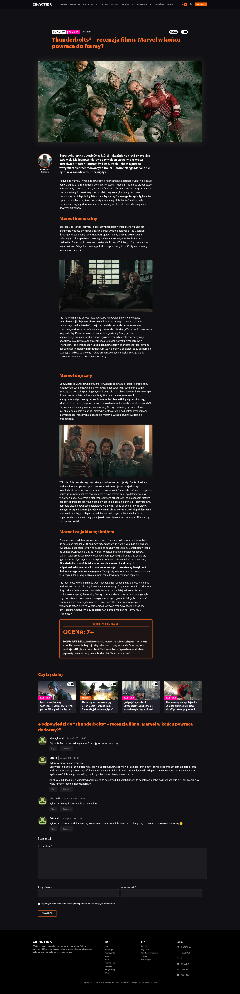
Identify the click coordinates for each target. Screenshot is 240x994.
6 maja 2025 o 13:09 (75, 798)
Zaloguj (201, 4)
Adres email (128, 887)
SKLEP (170, 5)
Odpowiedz (67, 749)
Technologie (128, 5)
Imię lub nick (46, 887)
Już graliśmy (157, 5)
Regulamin (145, 950)
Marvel (173, 32)
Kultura (104, 5)
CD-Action (59, 32)
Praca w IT (145, 956)
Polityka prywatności (149, 953)
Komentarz (45, 846)
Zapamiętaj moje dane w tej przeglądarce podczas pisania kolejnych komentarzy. (78, 903)
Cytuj (54, 749)
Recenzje (75, 5)
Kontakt (144, 946)
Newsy (63, 5)
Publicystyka (89, 5)
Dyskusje (142, 5)
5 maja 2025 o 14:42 (76, 738)
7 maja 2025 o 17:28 (72, 818)
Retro (114, 5)
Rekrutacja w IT (147, 959)
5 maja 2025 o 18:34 (69, 758)
